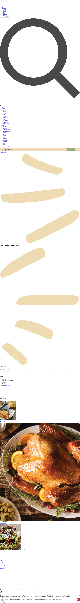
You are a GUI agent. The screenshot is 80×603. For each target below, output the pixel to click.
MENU (1, 105)
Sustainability (5, 128)
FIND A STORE (4, 9)
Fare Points (3, 108)
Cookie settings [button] (35, 589)
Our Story (4, 126)
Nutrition (4, 124)
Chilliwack (4, 15)
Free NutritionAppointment (3, 143)
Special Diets (5, 141)
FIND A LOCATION (4, 109)
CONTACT (3, 562)
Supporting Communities (6, 131)
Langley (4, 112)
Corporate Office (5, 16)
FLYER (3, 106)
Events (2, 7)
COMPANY (3, 125)
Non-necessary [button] (2, 600)
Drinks (4, 137)
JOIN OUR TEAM (4, 148)
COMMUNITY (4, 130)
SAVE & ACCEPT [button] (2, 602)
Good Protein (5, 385)
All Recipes (4, 135)
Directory (4, 133)
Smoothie (9, 385)
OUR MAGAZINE (4, 150)
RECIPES (3, 134)
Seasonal (4, 139)
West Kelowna (5, 14)
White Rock (4, 115)
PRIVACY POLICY (13, 575)
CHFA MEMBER (18, 575)
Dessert (4, 136)
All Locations (5, 110)
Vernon (4, 13)
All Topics (4, 118)
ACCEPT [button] (39, 589)
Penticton (4, 12)
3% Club (4, 132)
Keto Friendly (5, 138)
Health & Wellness (5, 122)
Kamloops (4, 10)
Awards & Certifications (6, 129)
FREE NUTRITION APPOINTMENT (7, 149)
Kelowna (4, 11)
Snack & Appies (5, 140)
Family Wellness (5, 121)
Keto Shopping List (5, 123)
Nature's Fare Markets (4, 152)
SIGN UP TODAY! (3, 568)
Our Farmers (5, 127)
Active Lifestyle (5, 120)
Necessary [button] (1, 597)
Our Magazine (3, 144)
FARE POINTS (4, 8)
